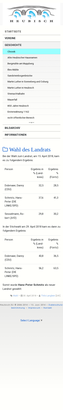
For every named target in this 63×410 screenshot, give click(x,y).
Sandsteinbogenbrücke (20, 75)
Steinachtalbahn (16, 93)
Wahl (15, 295)
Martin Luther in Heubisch (21, 87)
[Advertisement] (31, 357)
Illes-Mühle (13, 69)
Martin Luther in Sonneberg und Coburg (28, 81)
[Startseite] (31, 14)
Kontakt (48, 308)
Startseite (12, 31)
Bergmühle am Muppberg (21, 63)
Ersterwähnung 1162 (18, 111)
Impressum (34, 308)
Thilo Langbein (48, 295)
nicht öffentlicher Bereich (21, 117)
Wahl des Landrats (29, 149)
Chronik (11, 51)
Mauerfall (12, 99)
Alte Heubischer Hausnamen (22, 57)
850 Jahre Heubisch (18, 105)
